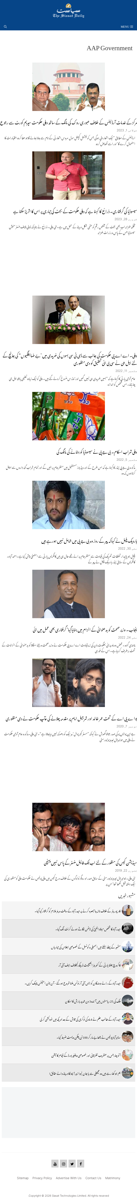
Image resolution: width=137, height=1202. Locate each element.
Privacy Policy (42, 1178)
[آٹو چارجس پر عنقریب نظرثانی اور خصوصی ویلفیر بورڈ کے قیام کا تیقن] (127, 1054)
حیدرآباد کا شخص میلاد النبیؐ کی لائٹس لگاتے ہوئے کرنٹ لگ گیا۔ (88, 928)
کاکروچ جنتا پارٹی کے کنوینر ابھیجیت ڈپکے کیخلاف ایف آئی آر (90, 964)
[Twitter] (72, 1164)
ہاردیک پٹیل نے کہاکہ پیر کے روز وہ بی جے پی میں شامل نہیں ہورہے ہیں (89, 540)
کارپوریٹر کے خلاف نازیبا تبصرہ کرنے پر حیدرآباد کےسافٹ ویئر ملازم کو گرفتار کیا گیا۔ (78, 910)
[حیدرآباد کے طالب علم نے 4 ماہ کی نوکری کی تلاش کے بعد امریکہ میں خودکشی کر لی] (127, 1018)
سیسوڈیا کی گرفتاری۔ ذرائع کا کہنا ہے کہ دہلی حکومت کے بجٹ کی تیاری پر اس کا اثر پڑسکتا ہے (75, 210)
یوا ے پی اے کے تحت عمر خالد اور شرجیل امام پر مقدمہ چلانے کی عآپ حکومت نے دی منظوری (71, 718)
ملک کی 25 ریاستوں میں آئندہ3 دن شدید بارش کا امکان (93, 1000)
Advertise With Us (69, 1178)
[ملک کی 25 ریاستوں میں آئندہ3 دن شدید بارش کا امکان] (127, 1000)
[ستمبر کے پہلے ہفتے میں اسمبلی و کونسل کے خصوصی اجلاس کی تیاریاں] (127, 946)
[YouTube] (55, 1164)
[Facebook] (80, 1164)
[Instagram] (63, 1164)
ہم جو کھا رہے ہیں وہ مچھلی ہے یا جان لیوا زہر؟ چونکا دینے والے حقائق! (85, 1073)
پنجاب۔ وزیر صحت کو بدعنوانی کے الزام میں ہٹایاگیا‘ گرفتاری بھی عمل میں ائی (85, 629)
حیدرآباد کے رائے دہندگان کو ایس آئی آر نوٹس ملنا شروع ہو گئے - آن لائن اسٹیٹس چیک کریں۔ (73, 982)
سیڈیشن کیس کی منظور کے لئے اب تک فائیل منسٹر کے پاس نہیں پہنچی (90, 862)
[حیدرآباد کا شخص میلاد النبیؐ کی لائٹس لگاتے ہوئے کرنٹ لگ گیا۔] (127, 928)
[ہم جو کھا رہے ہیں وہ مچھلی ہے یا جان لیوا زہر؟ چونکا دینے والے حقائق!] (127, 1073)
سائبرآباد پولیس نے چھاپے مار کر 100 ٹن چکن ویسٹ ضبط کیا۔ (89, 1036)
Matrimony (112, 1178)
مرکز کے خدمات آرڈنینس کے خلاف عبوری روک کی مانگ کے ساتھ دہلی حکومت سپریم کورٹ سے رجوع (68, 122)
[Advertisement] (68, 265)
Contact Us (93, 1178)
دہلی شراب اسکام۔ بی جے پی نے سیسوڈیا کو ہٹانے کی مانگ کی (97, 451)
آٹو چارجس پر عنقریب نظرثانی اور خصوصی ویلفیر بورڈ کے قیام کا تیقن (86, 1054)
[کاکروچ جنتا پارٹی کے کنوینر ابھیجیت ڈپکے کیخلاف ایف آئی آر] (127, 964)
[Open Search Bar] (5, 25)
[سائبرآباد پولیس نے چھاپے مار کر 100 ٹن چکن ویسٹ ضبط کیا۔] (127, 1036)
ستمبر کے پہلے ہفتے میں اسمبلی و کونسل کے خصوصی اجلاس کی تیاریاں (86, 946)
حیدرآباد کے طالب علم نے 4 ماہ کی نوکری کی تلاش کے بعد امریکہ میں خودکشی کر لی (80, 1018)
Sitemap (23, 1178)
